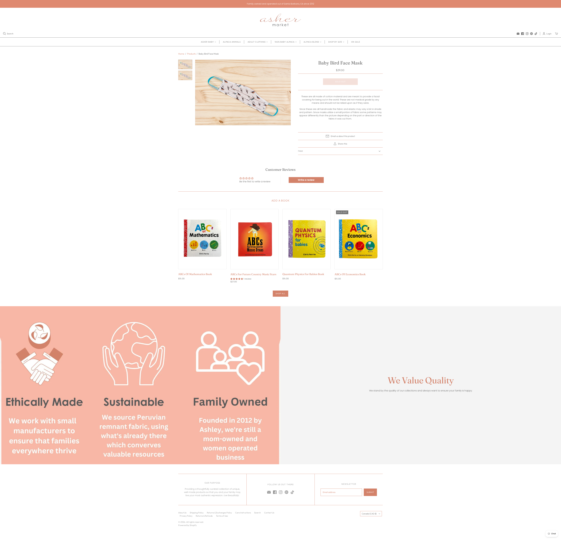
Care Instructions (243, 512)
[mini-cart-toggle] (556, 33)
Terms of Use (222, 516)
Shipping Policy (197, 512)
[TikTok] (536, 33)
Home (181, 53)
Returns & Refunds (204, 516)
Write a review (306, 180)
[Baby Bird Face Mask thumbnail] (185, 64)
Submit (370, 492)
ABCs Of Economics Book (350, 274)
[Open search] (4, 33)
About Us (182, 512)
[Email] (518, 33)
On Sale (355, 42)
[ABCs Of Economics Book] (359, 239)
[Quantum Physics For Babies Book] (306, 239)
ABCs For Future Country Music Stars (253, 274)
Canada (369, 513)
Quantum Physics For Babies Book (303, 274)
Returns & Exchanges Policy (219, 512)
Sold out (340, 81)
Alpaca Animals (232, 42)
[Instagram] (527, 33)
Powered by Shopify (187, 525)
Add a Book (280, 200)
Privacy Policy (186, 516)
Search (10, 33)
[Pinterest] (531, 33)
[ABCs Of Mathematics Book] (202, 239)
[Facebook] (522, 33)
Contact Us (269, 512)
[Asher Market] (280, 20)
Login (549, 33)
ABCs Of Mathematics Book (195, 274)
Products (191, 53)
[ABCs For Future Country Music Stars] (254, 239)
